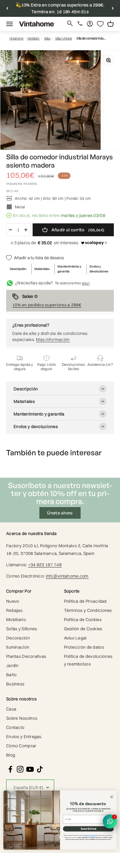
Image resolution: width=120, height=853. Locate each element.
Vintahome (16, 38)
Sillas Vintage (63, 38)
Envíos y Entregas (24, 736)
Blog (10, 755)
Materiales (42, 269)
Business (15, 684)
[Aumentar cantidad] (26, 230)
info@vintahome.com (67, 576)
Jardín (12, 665)
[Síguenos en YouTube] (30, 769)
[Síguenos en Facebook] (10, 769)
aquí (86, 283)
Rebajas (14, 610)
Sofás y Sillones (21, 628)
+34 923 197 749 (45, 564)
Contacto (15, 727)
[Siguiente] (113, 8)
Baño (11, 674)
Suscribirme (88, 828)
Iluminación (17, 647)
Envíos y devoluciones (99, 268)
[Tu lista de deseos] (100, 24)
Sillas (47, 38)
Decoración (18, 638)
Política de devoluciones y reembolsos (88, 660)
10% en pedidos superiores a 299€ (46, 305)
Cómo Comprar (21, 746)
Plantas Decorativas (26, 656)
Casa (11, 709)
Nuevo (12, 601)
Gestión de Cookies (83, 628)
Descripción (18, 269)
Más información (53, 339)
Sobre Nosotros (21, 718)
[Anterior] (7, 8)
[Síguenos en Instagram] (20, 769)
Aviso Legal (75, 638)
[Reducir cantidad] (10, 230)
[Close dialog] (112, 797)
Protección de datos (84, 647)
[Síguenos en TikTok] (40, 769)
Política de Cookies (83, 619)
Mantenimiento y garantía (69, 268)
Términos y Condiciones (88, 610)
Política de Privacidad (85, 601)
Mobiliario (33, 38)
